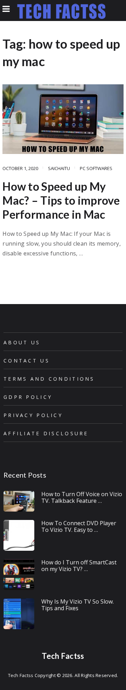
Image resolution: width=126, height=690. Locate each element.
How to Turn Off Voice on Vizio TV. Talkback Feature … (81, 497)
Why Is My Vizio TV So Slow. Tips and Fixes (77, 605)
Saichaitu (59, 168)
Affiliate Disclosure (46, 433)
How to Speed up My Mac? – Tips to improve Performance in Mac (61, 200)
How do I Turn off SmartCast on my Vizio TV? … (79, 565)
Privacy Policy (33, 415)
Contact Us (27, 360)
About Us (22, 342)
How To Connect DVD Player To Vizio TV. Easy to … (78, 526)
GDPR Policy (28, 397)
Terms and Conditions (49, 378)
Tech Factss (63, 656)
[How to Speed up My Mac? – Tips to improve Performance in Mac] (63, 119)
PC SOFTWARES (96, 168)
